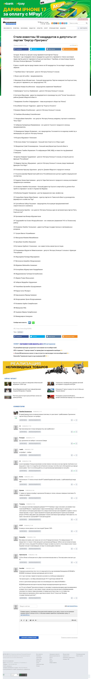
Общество (32, 28)
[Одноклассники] (58, 23)
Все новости (8, 28)
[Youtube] (62, 23)
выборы (20, 332)
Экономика (24, 28)
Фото (51, 659)
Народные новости (54, 654)
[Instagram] (64, 23)
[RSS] (52, 23)
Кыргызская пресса (55, 655)
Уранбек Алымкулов (25, 411)
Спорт (46, 28)
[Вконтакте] (54, 23)
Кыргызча (6, 18)
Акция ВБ (63, 28)
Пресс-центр (79, 655)
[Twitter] (60, 23)
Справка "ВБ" (66, 659)
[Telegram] (66, 23)
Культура (39, 28)
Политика (16, 28)
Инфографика (53, 662)
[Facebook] (56, 23)
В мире (38, 666)
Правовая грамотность (69, 657)
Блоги (51, 657)
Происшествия (54, 28)
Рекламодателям (83, 18)
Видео (51, 661)
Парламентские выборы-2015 (31, 344)
